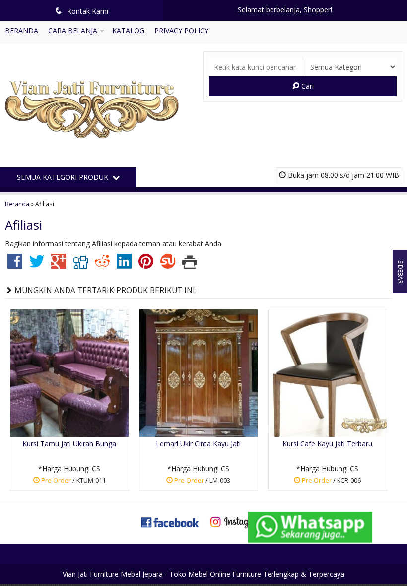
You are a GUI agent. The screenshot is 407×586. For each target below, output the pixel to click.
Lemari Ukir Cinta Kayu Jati (198, 443)
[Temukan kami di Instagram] (236, 521)
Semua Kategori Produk (63, 177)
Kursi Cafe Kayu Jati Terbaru (327, 443)
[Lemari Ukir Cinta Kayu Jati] (198, 371)
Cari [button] (306, 86)
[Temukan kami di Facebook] (170, 521)
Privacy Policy (181, 30)
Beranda (21, 30)
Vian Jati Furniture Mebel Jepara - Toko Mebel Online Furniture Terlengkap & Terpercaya (203, 574)
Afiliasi (23, 225)
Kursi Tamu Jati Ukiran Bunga (69, 443)
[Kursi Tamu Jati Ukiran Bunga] (69, 371)
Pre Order (72, 482)
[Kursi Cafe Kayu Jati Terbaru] (328, 371)
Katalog (128, 30)
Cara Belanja (72, 30)
